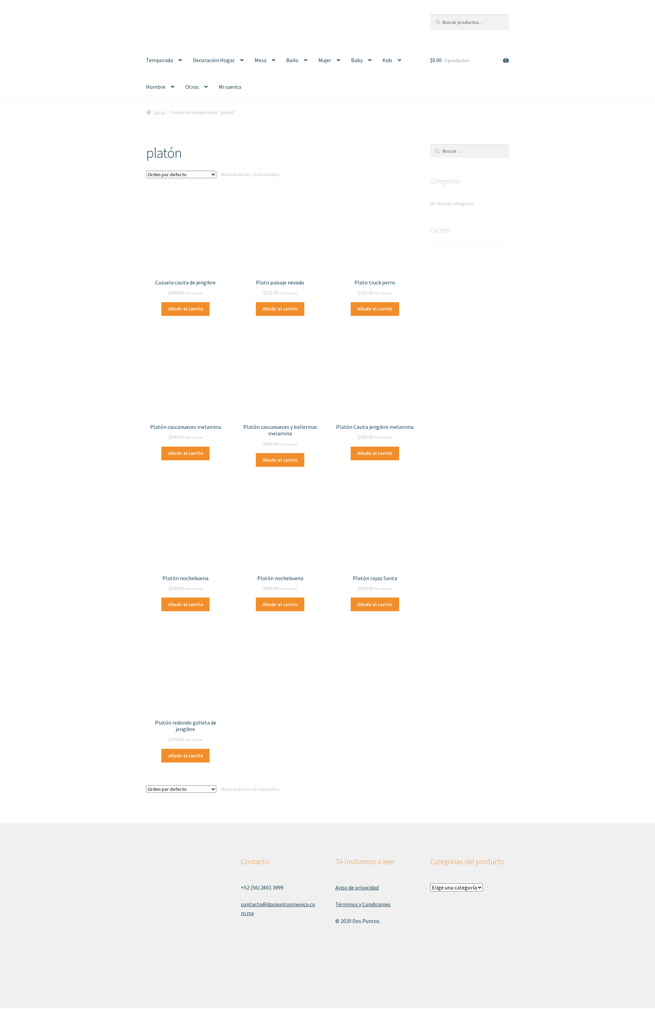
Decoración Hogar (214, 60)
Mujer (324, 60)
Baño (292, 60)
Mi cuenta (230, 86)
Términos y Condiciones (363, 904)
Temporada (159, 60)
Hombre (155, 86)
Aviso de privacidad (357, 887)
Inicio (159, 112)
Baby (357, 60)
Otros (192, 86)
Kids (387, 60)
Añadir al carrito (185, 309)
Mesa (260, 60)
